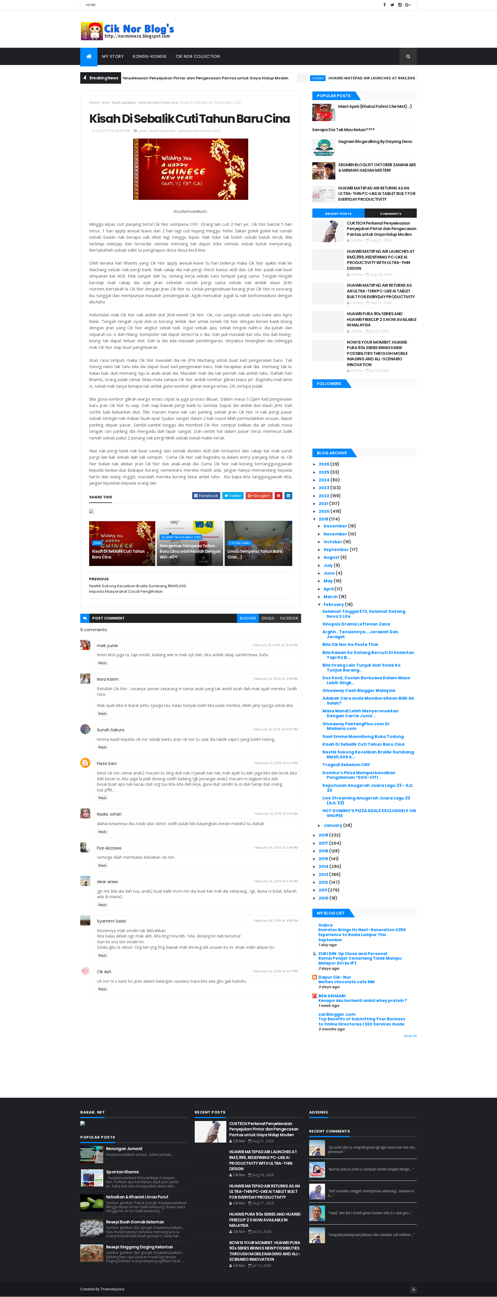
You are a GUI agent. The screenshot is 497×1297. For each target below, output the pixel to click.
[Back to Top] (413, 1290)
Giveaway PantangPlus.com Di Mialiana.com (355, 726)
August (332, 557)
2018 (324, 835)
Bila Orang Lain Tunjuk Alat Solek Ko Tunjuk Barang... (361, 667)
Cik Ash (104, 972)
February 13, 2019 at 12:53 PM (275, 645)
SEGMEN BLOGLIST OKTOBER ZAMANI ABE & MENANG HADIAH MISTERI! (377, 167)
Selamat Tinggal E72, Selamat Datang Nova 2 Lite (363, 614)
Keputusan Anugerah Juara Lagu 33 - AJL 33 (367, 788)
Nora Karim (108, 679)
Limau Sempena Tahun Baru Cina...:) (255, 554)
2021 (324, 503)
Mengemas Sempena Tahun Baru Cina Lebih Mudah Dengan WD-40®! (190, 551)
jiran (105, 102)
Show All (410, 1036)
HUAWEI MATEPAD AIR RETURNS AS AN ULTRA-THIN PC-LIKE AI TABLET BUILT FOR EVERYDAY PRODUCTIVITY (376, 193)
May (329, 581)
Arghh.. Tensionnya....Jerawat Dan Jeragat (360, 634)
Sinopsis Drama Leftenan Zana (356, 624)
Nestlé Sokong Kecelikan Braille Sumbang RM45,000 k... (368, 754)
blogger (248, 618)
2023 (324, 488)
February (334, 604)
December (336, 526)
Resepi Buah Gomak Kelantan (135, 1222)
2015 (324, 859)
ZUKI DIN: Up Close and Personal (352, 954)
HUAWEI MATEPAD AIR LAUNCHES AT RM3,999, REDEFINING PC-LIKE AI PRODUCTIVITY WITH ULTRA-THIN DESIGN (380, 259)
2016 (324, 851)
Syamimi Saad (111, 921)
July (329, 565)
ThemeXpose (112, 1289)
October (333, 542)
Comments (390, 213)
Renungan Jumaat (124, 1148)
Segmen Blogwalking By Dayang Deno (375, 141)
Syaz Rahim (338, 1164)
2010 (324, 898)
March (331, 597)
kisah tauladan (124, 102)
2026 (324, 464)
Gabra (325, 925)
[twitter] (392, 5)
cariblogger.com (336, 1014)
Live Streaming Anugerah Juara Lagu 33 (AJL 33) (366, 800)
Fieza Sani (106, 763)
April (329, 589)
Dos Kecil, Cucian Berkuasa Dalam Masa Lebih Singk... (366, 680)
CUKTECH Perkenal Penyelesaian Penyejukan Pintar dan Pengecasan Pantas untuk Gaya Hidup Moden (161, 78)
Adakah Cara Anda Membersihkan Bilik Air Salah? (368, 700)
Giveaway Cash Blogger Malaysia (358, 690)
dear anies (107, 882)
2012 (324, 882)
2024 (324, 480)
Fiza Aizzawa (109, 848)
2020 (324, 511)
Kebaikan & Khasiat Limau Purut (137, 1197)
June (330, 573)
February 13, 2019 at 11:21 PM (276, 763)
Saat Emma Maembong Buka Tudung (363, 736)
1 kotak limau (240, 543)
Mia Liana (336, 1186)
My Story (113, 56)
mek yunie (107, 645)
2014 (324, 866)
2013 (324, 874)
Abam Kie (337, 1208)
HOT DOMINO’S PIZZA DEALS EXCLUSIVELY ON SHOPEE (369, 813)
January (333, 825)
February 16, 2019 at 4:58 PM (276, 920)
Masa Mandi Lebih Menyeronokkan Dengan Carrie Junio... (360, 713)
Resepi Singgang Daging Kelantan (139, 1247)
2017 (324, 843)
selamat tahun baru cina (158, 102)
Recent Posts (338, 213)
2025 (324, 472)
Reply (102, 663)
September (337, 549)
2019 (324, 519)
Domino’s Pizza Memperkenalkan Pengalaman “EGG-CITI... (358, 775)
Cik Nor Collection (198, 56)
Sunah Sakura (110, 730)
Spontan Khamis (122, 1172)
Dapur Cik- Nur (334, 977)
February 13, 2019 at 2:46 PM (276, 678)
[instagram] (400, 5)
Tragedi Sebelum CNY (346, 765)
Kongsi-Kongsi (150, 56)
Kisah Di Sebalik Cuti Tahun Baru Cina (118, 554)
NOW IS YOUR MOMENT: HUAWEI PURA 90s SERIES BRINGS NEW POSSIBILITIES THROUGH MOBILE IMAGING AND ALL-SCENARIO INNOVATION (377, 353)
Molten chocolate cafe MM (346, 982)
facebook (289, 618)
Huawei (293, 78)
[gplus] (408, 5)
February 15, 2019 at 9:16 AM (276, 881)
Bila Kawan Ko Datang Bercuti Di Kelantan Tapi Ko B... (368, 655)
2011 (323, 890)
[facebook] (384, 5)
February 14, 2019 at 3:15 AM (276, 813)
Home (91, 5)
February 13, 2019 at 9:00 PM (275, 729)
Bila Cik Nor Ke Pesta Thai (350, 644)
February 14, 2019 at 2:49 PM (276, 847)
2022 (324, 496)
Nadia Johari (109, 814)
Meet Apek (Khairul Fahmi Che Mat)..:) (375, 106)
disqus (268, 618)
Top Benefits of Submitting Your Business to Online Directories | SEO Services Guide (361, 1021)
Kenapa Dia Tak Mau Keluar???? (343, 130)
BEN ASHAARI (331, 996)
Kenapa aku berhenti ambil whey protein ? (362, 1000)
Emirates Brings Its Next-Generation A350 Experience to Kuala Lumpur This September (362, 935)
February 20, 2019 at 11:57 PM (275, 971)
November (336, 534)
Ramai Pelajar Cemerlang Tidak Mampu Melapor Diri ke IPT (360, 961)
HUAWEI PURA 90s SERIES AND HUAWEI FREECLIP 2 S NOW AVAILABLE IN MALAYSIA (381, 319)
